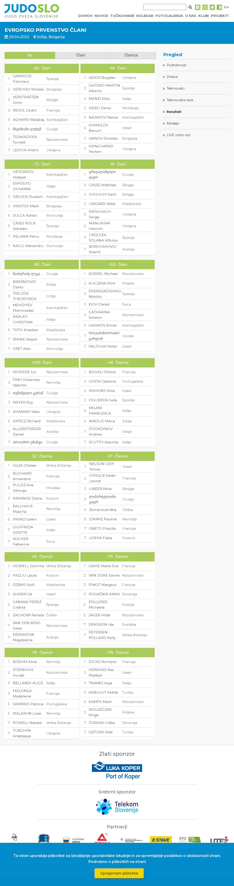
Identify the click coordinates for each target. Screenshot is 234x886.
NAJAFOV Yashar (103, 117)
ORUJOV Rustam (28, 196)
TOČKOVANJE (122, 15)
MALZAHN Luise (27, 713)
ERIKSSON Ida (101, 624)
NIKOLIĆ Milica (102, 421)
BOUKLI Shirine (102, 372)
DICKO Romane (103, 662)
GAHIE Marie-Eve (104, 566)
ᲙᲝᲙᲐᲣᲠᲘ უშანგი (28, 442)
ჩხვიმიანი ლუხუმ (27, 129)
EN (226, 7)
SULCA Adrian (25, 215)
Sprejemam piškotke (119, 873)
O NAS (190, 15)
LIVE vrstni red (178, 135)
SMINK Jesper (25, 339)
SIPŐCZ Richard (26, 421)
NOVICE (101, 15)
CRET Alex (22, 348)
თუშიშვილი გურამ (28, 393)
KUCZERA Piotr (102, 283)
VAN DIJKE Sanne (104, 575)
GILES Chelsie (24, 465)
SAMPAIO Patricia (28, 704)
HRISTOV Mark (26, 206)
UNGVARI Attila (102, 204)
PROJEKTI (220, 15)
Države (172, 77)
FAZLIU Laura (25, 575)
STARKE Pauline (103, 519)
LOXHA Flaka (100, 538)
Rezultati (174, 112)
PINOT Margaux (103, 585)
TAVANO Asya (100, 683)
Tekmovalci (175, 88)
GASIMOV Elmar (103, 325)
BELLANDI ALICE (28, 683)
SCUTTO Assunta (103, 442)
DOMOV (85, 15)
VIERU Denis (100, 108)
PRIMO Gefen (25, 519)
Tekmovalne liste (180, 100)
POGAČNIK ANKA (104, 594)
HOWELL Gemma (28, 566)
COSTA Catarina (102, 381)
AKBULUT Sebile (103, 692)
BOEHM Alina (25, 662)
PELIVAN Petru (26, 236)
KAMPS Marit (100, 702)
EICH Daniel (99, 304)
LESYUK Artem (26, 150)
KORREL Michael (103, 273)
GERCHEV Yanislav (28, 89)
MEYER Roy (23, 402)
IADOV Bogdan (102, 77)
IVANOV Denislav (103, 138)
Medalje (173, 123)
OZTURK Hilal (100, 732)
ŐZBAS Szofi (24, 585)
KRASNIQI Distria (27, 498)
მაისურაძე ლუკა (26, 273)
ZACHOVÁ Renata (28, 615)
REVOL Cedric (25, 110)
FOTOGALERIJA (169, 15)
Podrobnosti (176, 65)
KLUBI (203, 15)
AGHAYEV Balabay (29, 119)
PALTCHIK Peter (103, 346)
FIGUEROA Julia (103, 400)
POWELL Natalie (27, 723)
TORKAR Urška (102, 723)
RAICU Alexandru (28, 246)
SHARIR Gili (22, 594)
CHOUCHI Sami (102, 194)
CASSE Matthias (102, 185)
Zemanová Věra (102, 510)
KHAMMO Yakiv (26, 412)
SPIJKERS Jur (24, 372)
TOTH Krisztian (25, 330)
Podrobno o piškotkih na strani (117, 861)
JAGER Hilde (99, 615)
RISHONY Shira (102, 390)
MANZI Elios (99, 98)
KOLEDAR (145, 15)
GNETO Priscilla (102, 528)
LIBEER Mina (100, 489)
